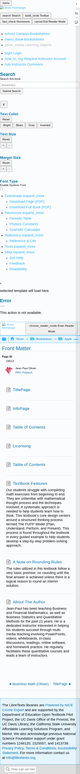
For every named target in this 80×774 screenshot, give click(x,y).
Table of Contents (29, 427)
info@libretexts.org (20, 758)
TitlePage (21, 389)
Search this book (10, 78)
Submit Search (12, 91)
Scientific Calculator (25, 230)
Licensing (22, 446)
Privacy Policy (13, 748)
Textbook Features (30, 483)
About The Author (29, 602)
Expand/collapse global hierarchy (6, 339)
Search (7, 769)
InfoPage (21, 408)
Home (20, 338)
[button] (17, 263)
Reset (6, 119)
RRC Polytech (23, 372)
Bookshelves (44, 338)
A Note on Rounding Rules (37, 562)
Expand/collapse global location (76, 338)
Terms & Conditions (41, 748)
